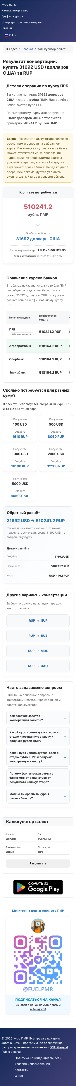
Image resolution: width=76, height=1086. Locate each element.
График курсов (12, 16)
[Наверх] (69, 1079)
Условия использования (32, 1064)
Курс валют (9, 4)
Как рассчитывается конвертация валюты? (26, 718)
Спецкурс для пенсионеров (21, 22)
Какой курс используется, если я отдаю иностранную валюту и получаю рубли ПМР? (33, 736)
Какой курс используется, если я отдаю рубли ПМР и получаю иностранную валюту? (33, 757)
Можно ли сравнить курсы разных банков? (29, 796)
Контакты (22, 1070)
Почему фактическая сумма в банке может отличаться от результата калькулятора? (31, 778)
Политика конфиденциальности (38, 1058)
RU (11, 35)
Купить (10, 834)
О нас (19, 1076)
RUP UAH (38, 666)
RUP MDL (38, 651)
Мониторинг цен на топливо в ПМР (38, 910)
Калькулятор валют (15, 10)
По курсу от (44, 847)
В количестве (13, 847)
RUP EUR (38, 620)
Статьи (6, 28)
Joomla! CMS (10, 1043)
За (39, 834)
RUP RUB (38, 636)
